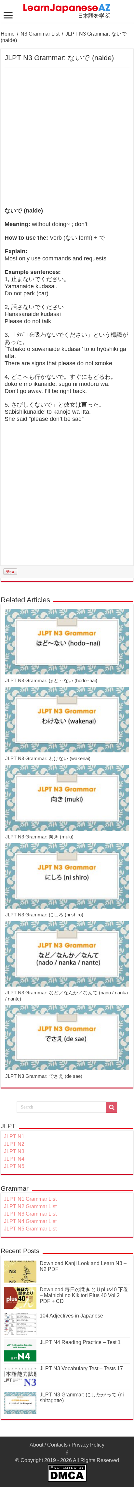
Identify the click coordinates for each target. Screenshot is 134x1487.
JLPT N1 (14, 1136)
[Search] (111, 1107)
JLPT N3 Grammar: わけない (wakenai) (47, 758)
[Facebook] (67, 1453)
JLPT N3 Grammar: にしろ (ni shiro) (44, 914)
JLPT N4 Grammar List (30, 1221)
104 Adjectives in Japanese (71, 1315)
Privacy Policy (88, 1445)
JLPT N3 (14, 1151)
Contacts (57, 1445)
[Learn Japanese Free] (67, 10)
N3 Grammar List (40, 34)
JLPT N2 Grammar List (30, 1206)
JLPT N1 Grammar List (30, 1199)
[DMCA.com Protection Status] (67, 1472)
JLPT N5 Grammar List (30, 1228)
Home (8, 34)
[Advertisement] (67, 137)
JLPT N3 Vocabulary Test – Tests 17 (81, 1368)
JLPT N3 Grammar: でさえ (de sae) (43, 1076)
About (36, 1445)
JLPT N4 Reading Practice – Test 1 (80, 1342)
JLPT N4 (14, 1159)
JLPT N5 (14, 1166)
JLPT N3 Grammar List (30, 1214)
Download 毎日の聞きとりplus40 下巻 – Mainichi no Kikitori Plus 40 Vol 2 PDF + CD (84, 1295)
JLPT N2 (14, 1144)
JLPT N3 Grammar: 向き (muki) (39, 836)
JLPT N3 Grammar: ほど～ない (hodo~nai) (51, 680)
